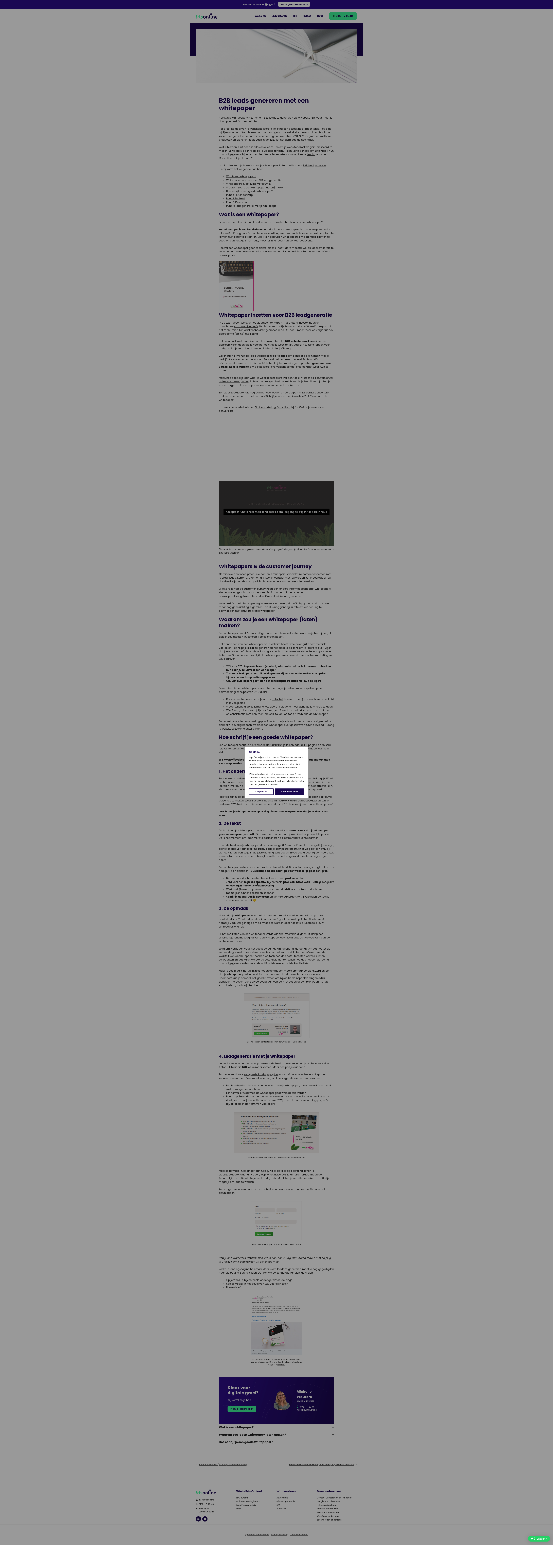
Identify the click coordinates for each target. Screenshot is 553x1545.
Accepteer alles (289, 791)
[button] (539, 1539)
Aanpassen (261, 791)
